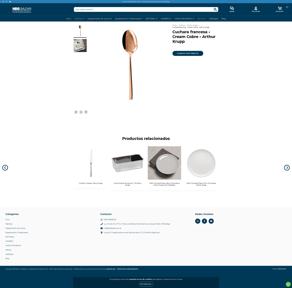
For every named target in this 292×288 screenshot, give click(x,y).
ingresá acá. (111, 269)
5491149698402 (110, 220)
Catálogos (213, 19)
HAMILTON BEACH (184, 19)
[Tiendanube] (279, 269)
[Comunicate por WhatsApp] (288, 284)
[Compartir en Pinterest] (86, 113)
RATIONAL (151, 19)
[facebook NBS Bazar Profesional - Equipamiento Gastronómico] (7, 2)
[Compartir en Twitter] (81, 113)
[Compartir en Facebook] (76, 113)
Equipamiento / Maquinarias (128, 19)
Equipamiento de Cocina (99, 19)
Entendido (146, 284)
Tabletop (78, 19)
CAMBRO (165, 19)
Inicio (68, 19)
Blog (224, 19)
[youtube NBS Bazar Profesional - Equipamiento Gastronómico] (10, 2)
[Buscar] (215, 9)
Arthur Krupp (192, 25)
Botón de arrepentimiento (128, 269)
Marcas (200, 19)
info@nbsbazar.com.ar (112, 228)
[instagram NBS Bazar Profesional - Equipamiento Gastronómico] (3, 2)
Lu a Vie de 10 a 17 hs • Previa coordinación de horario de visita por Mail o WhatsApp (137, 224)
